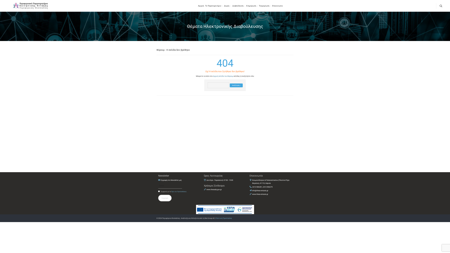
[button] (441, 6)
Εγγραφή (165, 198)
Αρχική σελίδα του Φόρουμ (223, 76)
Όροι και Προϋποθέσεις (179, 191)
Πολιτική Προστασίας (224, 218)
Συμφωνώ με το (173, 191)
